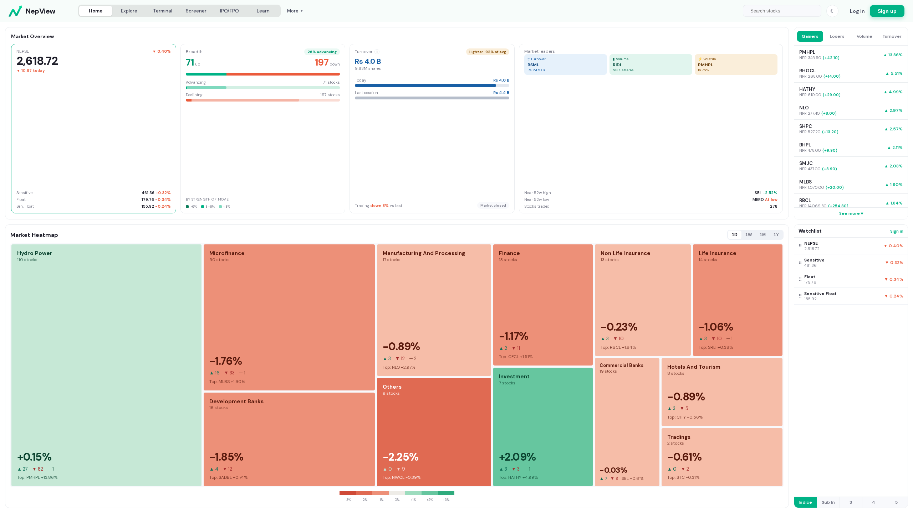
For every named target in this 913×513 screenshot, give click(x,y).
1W (748, 234)
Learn (263, 11)
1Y (776, 234)
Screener (196, 11)
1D (735, 234)
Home (95, 11)
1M (763, 234)
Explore (129, 11)
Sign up (887, 11)
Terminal (162, 11)
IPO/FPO (229, 11)
